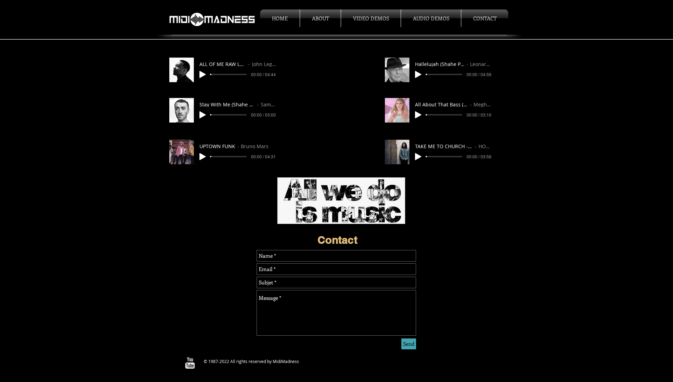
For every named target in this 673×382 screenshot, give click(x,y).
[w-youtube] (190, 363)
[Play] (202, 74)
